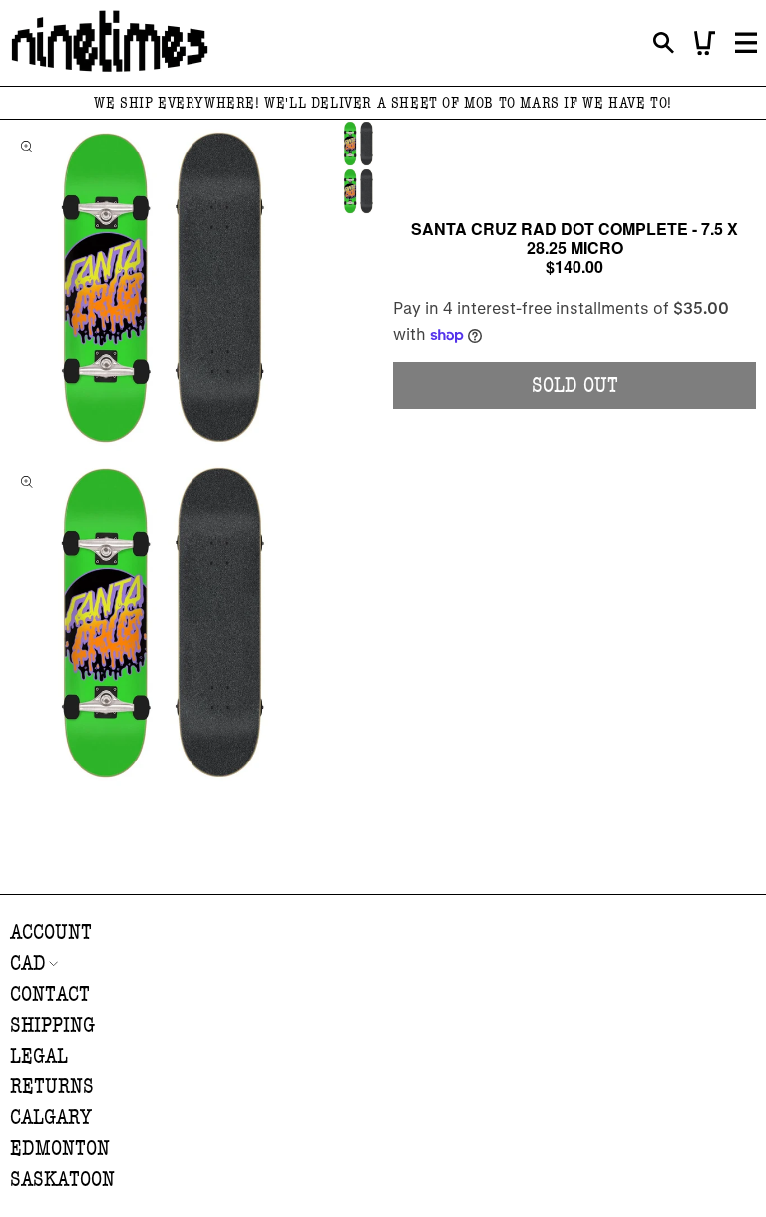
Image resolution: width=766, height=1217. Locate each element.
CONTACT (50, 994)
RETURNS (52, 1086)
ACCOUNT (51, 932)
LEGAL (39, 1056)
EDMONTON (60, 1148)
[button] (663, 43)
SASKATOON (62, 1179)
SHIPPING (52, 1025)
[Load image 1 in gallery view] (359, 143)
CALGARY (51, 1117)
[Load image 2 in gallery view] (359, 191)
